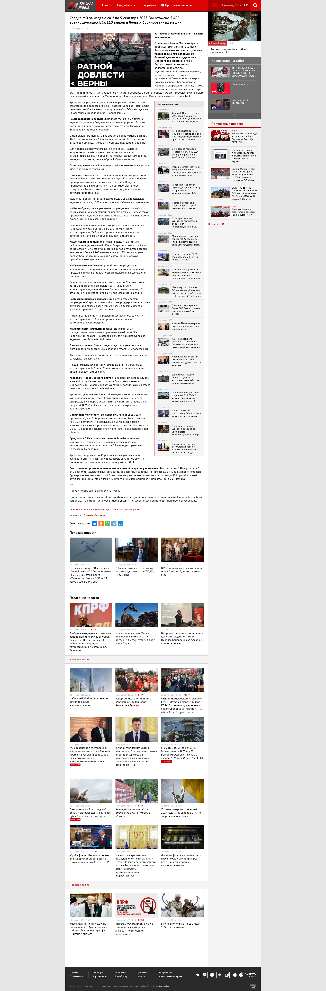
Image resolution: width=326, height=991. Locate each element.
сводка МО (82, 509)
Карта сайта (164, 986)
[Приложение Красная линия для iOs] (241, 975)
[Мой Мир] (120, 523)
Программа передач (179, 5)
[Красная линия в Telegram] (205, 975)
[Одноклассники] (101, 523)
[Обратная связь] (214, 5)
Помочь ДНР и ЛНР (235, 5)
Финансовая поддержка (170, 976)
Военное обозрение (94, 515)
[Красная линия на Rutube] (227, 975)
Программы (148, 5)
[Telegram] (113, 523)
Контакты (74, 972)
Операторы (97, 972)
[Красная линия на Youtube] (219, 975)
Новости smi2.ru (79, 659)
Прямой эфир (120, 976)
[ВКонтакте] (94, 523)
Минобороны (131, 509)
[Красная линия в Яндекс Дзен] (212, 975)
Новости (106, 5)
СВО (91, 509)
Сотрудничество (99, 976)
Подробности (126, 5)
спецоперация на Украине (109, 509)
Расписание (120, 972)
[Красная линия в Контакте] (197, 975)
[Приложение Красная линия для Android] (235, 975)
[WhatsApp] (107, 523)
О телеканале (76, 976)
